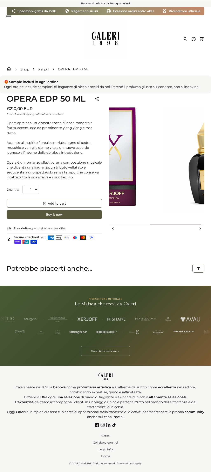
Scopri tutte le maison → (105, 351)
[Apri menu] (8, 15)
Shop (25, 69)
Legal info (105, 449)
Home (105, 456)
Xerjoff (43, 69)
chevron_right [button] (200, 228)
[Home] (105, 39)
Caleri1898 (85, 463)
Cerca (105, 436)
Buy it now (54, 214)
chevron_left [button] (112, 228)
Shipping (28, 114)
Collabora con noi (105, 442)
